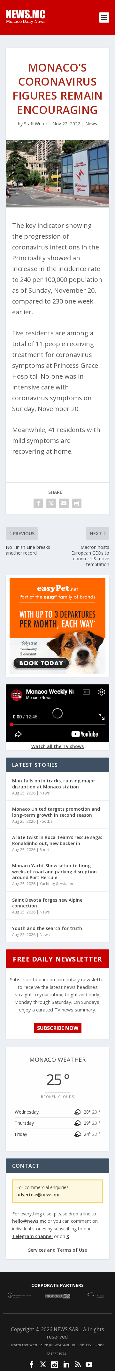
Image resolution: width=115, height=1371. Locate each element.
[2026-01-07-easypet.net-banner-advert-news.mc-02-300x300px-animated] (57, 672)
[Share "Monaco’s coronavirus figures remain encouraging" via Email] (63, 503)
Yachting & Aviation (57, 883)
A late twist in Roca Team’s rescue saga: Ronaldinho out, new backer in (57, 840)
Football (47, 821)
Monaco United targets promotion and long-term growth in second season (56, 812)
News (91, 124)
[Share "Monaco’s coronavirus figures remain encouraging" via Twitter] (51, 503)
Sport (45, 849)
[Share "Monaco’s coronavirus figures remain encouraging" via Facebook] (38, 503)
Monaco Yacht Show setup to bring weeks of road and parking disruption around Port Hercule (54, 871)
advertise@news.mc (38, 1195)
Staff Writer (35, 124)
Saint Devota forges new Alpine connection (47, 903)
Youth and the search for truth (47, 928)
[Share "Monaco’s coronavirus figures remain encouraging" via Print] (76, 503)
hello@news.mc (29, 1221)
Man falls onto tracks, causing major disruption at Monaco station (53, 783)
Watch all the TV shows (57, 746)
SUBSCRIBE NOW (57, 1028)
